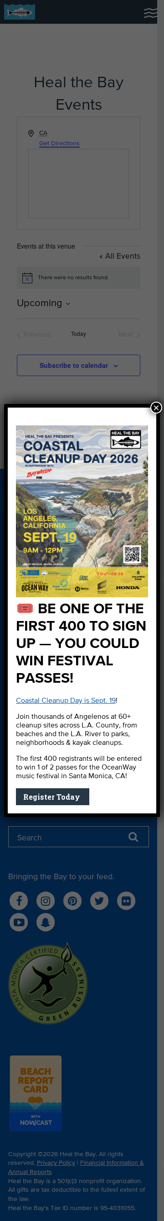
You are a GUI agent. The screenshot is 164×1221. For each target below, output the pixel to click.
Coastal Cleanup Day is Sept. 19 (66, 701)
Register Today (52, 797)
